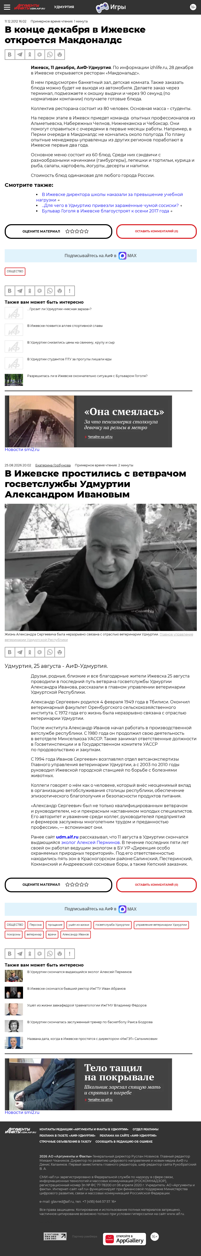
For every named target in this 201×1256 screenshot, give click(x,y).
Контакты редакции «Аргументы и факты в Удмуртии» (84, 1129)
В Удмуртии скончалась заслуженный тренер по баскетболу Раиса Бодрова (90, 1022)
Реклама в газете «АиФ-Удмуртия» (68, 1135)
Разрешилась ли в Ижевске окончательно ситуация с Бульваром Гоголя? (87, 376)
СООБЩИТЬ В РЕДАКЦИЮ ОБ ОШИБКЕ (124, 1141)
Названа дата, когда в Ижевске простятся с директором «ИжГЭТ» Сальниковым (92, 1039)
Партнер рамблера (84, 1236)
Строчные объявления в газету (65, 1141)
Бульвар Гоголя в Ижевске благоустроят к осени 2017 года (105, 211)
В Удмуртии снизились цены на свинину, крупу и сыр (71, 342)
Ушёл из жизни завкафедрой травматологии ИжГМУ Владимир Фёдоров (87, 1005)
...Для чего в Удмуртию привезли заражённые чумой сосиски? (110, 205)
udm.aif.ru (67, 837)
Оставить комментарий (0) (156, 231)
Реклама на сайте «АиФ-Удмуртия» (128, 1135)
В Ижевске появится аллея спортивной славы (65, 326)
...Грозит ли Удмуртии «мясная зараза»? (59, 309)
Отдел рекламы (145, 1129)
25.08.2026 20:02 (18, 465)
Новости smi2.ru (22, 449)
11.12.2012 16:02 (15, 21)
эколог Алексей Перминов (90, 842)
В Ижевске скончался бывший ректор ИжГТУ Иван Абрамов (76, 989)
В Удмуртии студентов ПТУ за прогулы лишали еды (69, 359)
